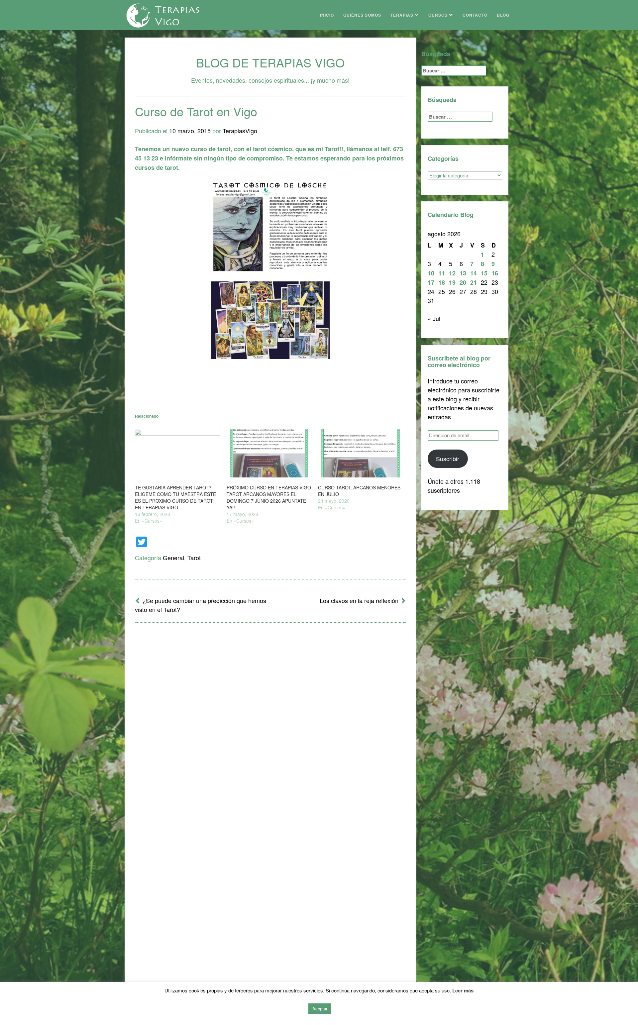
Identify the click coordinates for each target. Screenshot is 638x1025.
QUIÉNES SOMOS (362, 15)
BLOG (503, 15)
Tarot (194, 557)
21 (473, 282)
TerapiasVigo (240, 130)
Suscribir (447, 458)
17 (431, 282)
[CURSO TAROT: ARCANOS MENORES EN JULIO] (360, 453)
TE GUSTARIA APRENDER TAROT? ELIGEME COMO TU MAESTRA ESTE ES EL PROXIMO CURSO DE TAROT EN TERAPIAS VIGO (175, 497)
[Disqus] (270, 715)
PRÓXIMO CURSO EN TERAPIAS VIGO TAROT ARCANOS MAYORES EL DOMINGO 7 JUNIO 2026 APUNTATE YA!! (269, 497)
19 (452, 282)
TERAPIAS (402, 15)
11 (441, 273)
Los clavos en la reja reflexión (359, 600)
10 (431, 273)
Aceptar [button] (319, 1008)
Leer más (463, 990)
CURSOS (438, 15)
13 (463, 273)
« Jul (434, 318)
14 (473, 273)
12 (452, 273)
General (173, 557)
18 (441, 282)
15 (484, 273)
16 (494, 273)
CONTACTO (475, 15)
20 (463, 282)
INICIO (327, 15)
